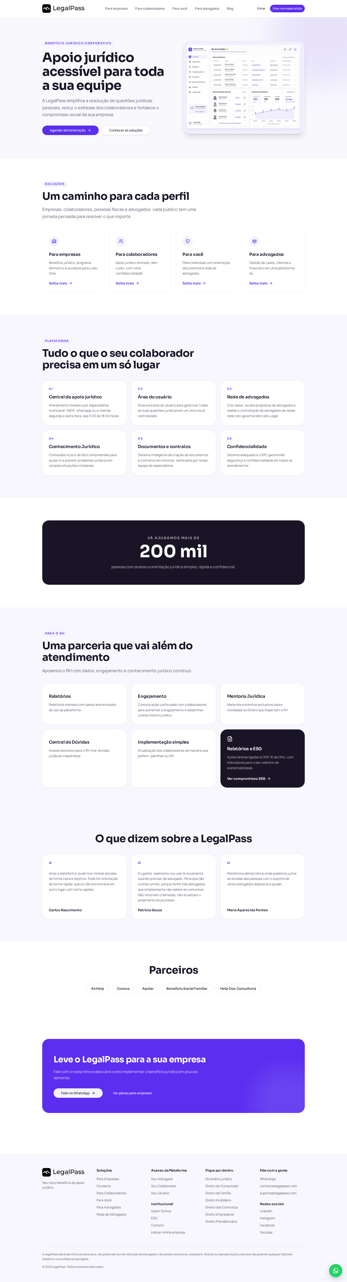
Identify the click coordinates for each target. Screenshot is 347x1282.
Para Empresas (108, 1179)
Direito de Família (218, 1193)
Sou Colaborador (163, 1186)
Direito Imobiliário (218, 1200)
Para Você (104, 1200)
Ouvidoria (104, 1186)
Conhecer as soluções (126, 130)
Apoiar (148, 988)
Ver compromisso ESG (246, 778)
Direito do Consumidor (222, 1186)
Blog (230, 8)
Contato (157, 1225)
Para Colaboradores (111, 1193)
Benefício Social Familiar (186, 988)
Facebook (267, 1225)
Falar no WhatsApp (75, 1093)
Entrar (261, 8)
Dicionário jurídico (218, 1179)
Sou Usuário (160, 1193)
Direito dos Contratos (221, 1207)
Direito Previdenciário (221, 1221)
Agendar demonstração (67, 130)
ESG (154, 1218)
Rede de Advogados (111, 1214)
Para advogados (207, 8)
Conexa (123, 988)
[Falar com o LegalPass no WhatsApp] (335, 1270)
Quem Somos (161, 1211)
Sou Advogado (162, 1179)
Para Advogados (109, 1207)
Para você (179, 8)
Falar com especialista (287, 8)
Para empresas (116, 8)
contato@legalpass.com (278, 1186)
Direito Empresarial (219, 1214)
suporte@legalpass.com (278, 1193)
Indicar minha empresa (168, 1232)
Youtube (266, 1232)
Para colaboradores (150, 8)
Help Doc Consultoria (238, 988)
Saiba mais (58, 283)
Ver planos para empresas (132, 1093)
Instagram (267, 1218)
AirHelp (97, 988)
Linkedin (266, 1211)
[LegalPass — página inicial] (63, 8)
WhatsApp (268, 1179)
